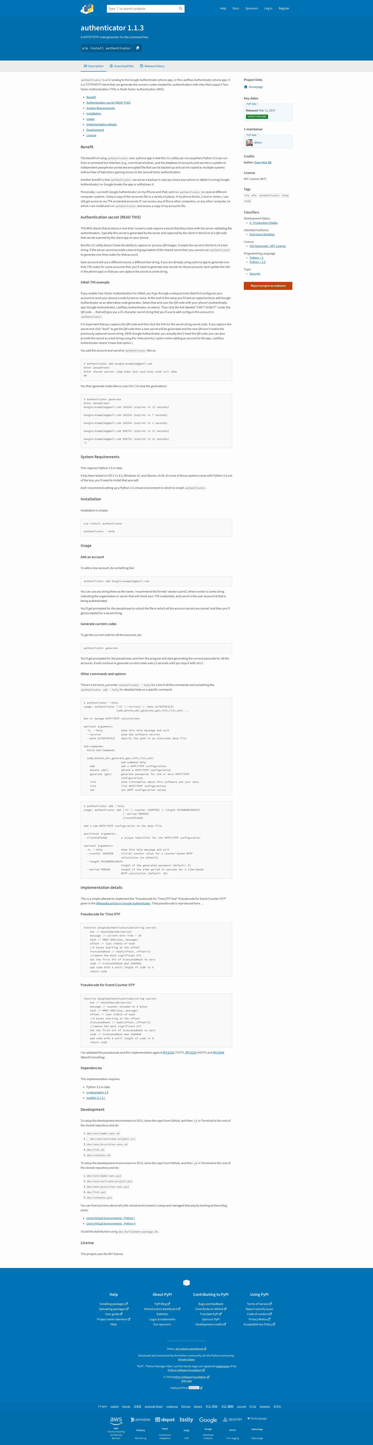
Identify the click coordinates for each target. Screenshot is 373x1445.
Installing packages (112, 1304)
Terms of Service (257, 1304)
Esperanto (265, 1406)
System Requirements (100, 108)
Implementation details (101, 124)
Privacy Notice (258, 1319)
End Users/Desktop (262, 234)
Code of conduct (257, 1314)
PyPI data (251, 104)
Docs (236, 8)
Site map (186, 1381)
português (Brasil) (154, 1406)
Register (284, 8)
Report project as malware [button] (268, 286)
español (115, 1406)
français (126, 1406)
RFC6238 (168, 1052)
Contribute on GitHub (209, 1309)
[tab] (93, 66)
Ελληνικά (185, 1406)
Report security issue (259, 1309)
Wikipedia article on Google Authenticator (123, 903)
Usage (90, 119)
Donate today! (186, 1359)
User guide (112, 1314)
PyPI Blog (161, 1304)
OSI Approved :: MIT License (268, 246)
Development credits (209, 1324)
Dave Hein (261, 162)
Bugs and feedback (211, 1304)
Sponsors (251, 8)
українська (172, 1406)
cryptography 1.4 (97, 1092)
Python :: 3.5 (258, 262)
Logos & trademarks (162, 1319)
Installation (93, 113)
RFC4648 (218, 1052)
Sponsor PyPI (211, 1319)
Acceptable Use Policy (258, 1324)
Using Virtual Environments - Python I (110, 1218)
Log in (268, 8)
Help (223, 8)
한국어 (277, 1406)
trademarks (222, 1366)
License (91, 135)
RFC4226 (191, 1052)
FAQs (113, 1324)
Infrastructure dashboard (160, 1309)
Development (95, 130)
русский (241, 1406)
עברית (252, 1406)
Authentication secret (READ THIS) (108, 103)
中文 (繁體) (227, 1406)
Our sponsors (162, 1324)
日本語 (137, 1406)
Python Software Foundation (185, 1370)
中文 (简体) (212, 1406)
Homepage (256, 87)
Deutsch (198, 1406)
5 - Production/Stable (264, 223)
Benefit (91, 97)
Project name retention (112, 1319)
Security (255, 274)
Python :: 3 (256, 258)
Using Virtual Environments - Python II (110, 1223)
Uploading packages (112, 1309)
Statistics (162, 1314)
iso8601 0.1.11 (95, 1098)
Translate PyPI (209, 1314)
